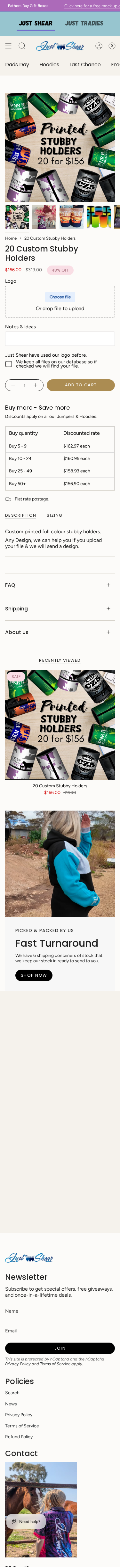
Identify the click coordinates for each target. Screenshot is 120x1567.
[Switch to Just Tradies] (84, 24)
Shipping (16, 608)
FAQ (10, 585)
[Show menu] (8, 46)
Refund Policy (19, 1436)
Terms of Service (55, 1363)
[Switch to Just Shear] (36, 24)
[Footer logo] (29, 1258)
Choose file (60, 297)
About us (16, 632)
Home (11, 238)
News (11, 1404)
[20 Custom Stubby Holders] (60, 725)
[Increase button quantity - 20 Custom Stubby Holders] (36, 385)
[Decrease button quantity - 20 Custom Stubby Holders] (12, 385)
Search (12, 1393)
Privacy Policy (18, 1363)
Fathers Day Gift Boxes (22, 6)
